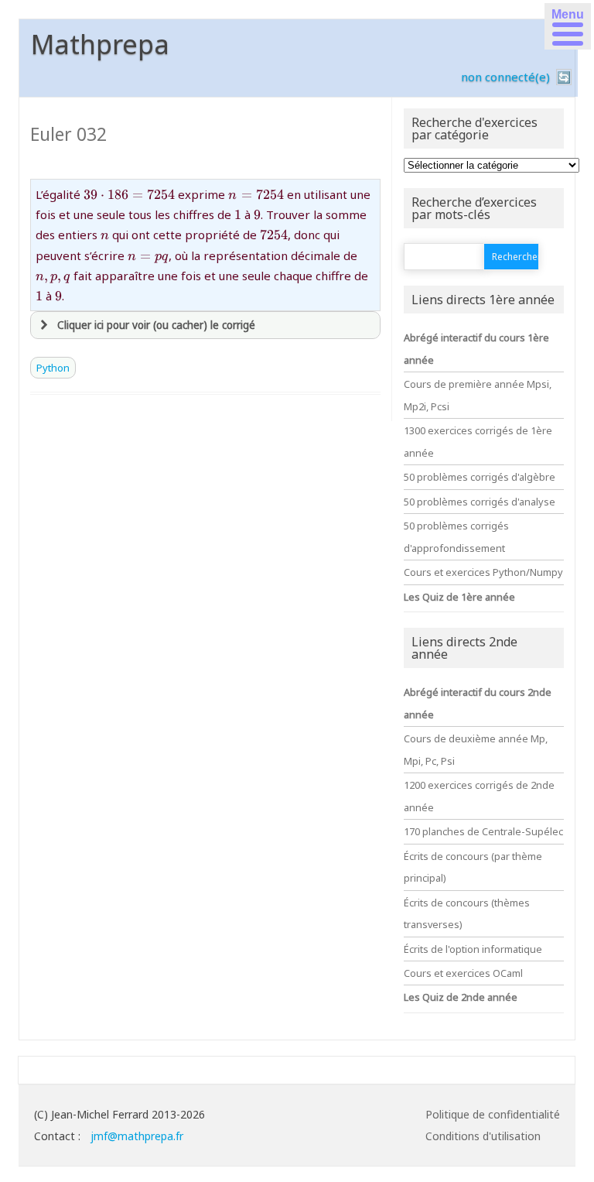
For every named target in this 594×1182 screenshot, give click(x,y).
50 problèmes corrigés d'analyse (479, 502)
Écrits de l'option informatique (473, 949)
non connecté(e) (505, 76)
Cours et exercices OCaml (463, 973)
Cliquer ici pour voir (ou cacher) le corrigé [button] (156, 325)
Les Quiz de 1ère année (459, 597)
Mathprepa (100, 44)
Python (53, 368)
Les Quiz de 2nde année (460, 997)
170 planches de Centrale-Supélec (483, 831)
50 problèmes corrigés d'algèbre (479, 477)
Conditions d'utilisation (483, 1136)
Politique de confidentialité (492, 1114)
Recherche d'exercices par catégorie (474, 128)
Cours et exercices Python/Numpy (483, 572)
